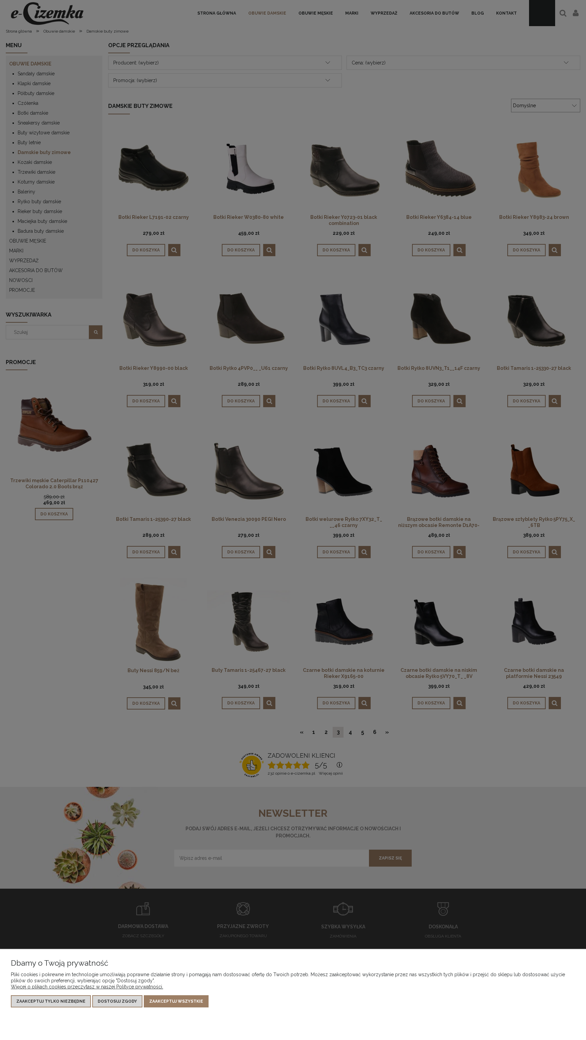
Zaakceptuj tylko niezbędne (50, 1001)
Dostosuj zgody (117, 1001)
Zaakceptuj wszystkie (176, 1001)
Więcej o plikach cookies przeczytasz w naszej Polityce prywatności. (87, 986)
